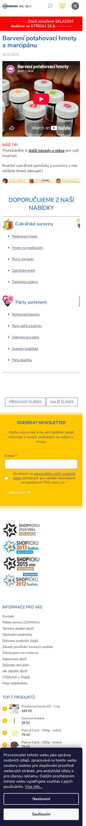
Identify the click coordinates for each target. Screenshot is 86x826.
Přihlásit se (20, 492)
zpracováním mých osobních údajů (44, 475)
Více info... (34, 786)
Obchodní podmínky (17, 634)
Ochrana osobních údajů (20, 641)
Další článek (62, 402)
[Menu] (75, 6)
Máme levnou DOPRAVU (21, 622)
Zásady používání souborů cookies (27, 647)
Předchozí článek (25, 402)
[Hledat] (50, 6)
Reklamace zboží (14, 659)
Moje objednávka (14, 683)
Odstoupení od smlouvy (20, 653)
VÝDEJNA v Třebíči (16, 677)
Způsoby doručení (15, 665)
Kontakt (8, 616)
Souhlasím (41, 814)
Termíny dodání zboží (17, 628)
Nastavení (41, 799)
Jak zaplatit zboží (14, 671)
